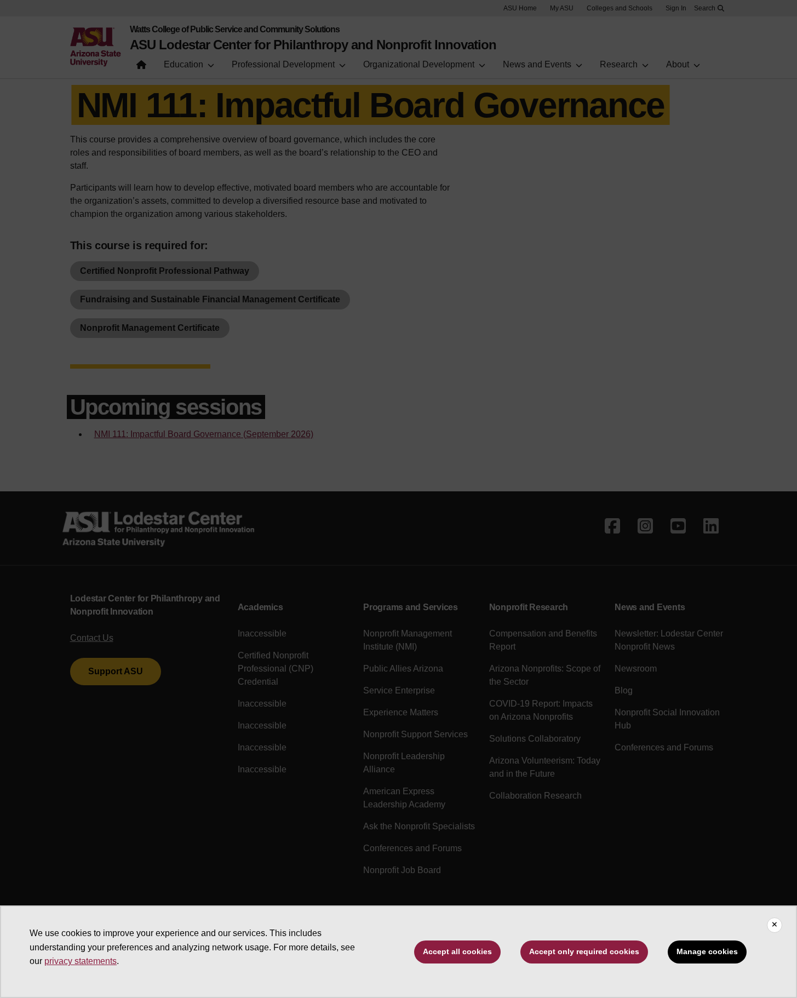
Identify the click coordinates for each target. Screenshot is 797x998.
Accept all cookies (457, 951)
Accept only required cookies (584, 951)
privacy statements (80, 961)
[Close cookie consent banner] (774, 925)
